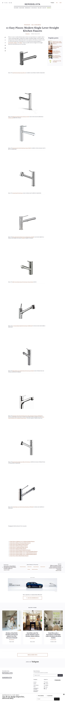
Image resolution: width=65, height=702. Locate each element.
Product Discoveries (23, 566)
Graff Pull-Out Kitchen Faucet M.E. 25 (19, 72)
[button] (52, 2)
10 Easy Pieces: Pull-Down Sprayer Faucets (18, 545)
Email (46, 688)
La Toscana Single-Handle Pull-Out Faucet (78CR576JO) (22, 325)
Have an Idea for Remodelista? (36, 691)
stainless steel (10, 117)
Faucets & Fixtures (36, 566)
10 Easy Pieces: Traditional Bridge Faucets (18, 547)
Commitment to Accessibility (36, 688)
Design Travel (21, 7)
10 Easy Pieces (29, 566)
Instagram (46, 683)
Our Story (44, 7)
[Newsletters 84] (11, 2)
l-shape (20, 42)
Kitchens (29, 569)
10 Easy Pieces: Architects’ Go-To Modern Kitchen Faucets (22, 541)
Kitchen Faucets (27, 24)
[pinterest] (5, 43)
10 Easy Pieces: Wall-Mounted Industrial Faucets (19, 550)
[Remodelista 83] (9, 2)
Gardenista (49, 7)
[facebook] (5, 40)
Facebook (46, 685)
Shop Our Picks (34, 7)
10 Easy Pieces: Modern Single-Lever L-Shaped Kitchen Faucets (23, 554)
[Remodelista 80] (4, 2)
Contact (35, 683)
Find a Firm (39, 7)
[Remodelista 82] (7, 2)
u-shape (15, 42)
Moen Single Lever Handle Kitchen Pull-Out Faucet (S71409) (23, 370)
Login (60, 2)
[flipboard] (5, 37)
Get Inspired (16, 7)
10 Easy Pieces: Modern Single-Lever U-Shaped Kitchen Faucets (23, 552)
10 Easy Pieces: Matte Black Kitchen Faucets (18, 555)
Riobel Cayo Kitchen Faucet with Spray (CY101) (21, 116)
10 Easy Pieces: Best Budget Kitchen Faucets (18, 544)
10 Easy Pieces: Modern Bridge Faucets (17, 548)
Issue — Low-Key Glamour (36, 24)
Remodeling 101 (27, 7)
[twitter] (5, 45)
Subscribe (57, 699)
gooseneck (10, 42)
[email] (5, 48)
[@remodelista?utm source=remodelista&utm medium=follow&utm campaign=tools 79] (2, 2)
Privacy (35, 686)
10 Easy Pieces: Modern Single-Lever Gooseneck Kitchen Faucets (23, 551)
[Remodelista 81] (6, 2)
